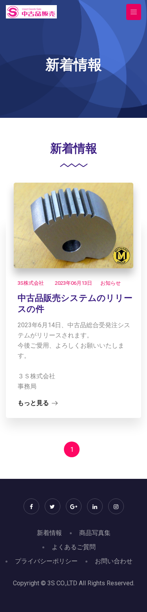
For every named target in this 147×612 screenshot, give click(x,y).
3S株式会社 (31, 283)
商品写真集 (95, 533)
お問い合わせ (113, 561)
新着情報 (49, 533)
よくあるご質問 (74, 547)
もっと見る (33, 403)
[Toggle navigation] (133, 12)
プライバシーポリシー (46, 561)
